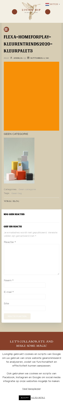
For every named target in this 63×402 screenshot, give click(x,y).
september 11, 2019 (39, 58)
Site (6, 303)
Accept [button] (25, 398)
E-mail (9, 292)
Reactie (10, 242)
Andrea (17, 58)
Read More (38, 397)
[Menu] (14, 11)
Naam (9, 280)
